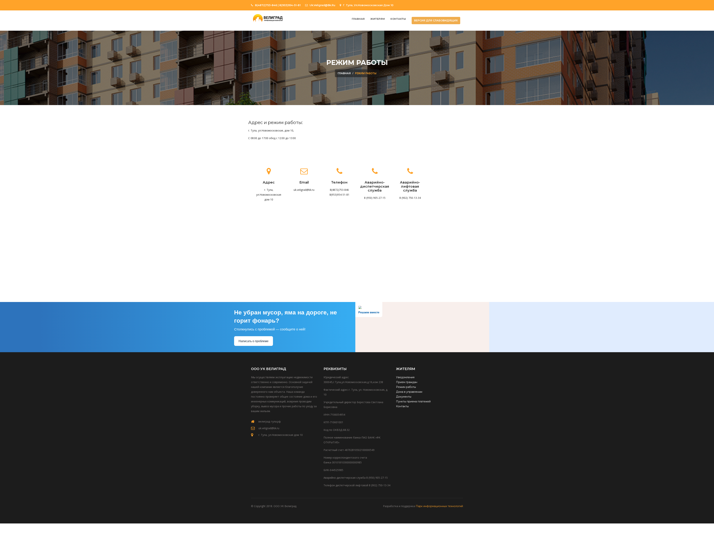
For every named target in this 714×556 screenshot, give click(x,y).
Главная (358, 18)
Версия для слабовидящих (436, 20)
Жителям (377, 18)
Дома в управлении (409, 391)
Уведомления (405, 377)
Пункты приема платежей (413, 401)
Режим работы (406, 387)
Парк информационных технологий (439, 506)
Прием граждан (406, 382)
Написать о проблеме (253, 341)
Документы (403, 396)
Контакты (398, 18)
